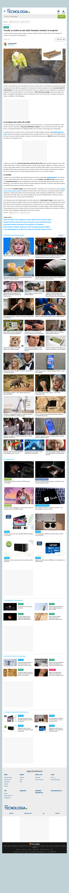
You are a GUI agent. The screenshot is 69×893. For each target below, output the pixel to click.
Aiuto (52, 849)
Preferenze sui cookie (44, 849)
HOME (4, 24)
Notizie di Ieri (7, 779)
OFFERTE (7, 531)
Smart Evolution (39, 779)
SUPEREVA (34, 847)
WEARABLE (52, 669)
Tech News (7, 781)
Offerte (6, 786)
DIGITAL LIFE (38, 774)
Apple (21, 779)
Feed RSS (11, 813)
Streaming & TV (8, 795)
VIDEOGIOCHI (8, 479)
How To (53, 777)
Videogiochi (7, 797)
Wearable (37, 777)
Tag (43, 813)
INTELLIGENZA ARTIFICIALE (42, 505)
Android (22, 777)
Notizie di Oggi (8, 777)
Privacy (29, 849)
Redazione (23, 790)
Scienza (6, 784)
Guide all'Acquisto (55, 779)
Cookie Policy (36, 849)
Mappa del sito (28, 813)
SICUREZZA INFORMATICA (42, 479)
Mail (58, 13)
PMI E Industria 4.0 (56, 790)
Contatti (57, 813)
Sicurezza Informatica (39, 791)
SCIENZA (9, 24)
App (21, 781)
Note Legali (24, 849)
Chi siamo (18, 849)
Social (5, 793)
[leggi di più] (65, 44)
